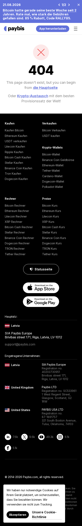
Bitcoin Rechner (15, 205)
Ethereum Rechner (17, 211)
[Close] (77, 4)
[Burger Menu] (75, 28)
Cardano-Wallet (52, 176)
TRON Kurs (49, 248)
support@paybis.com (20, 344)
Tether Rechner (15, 254)
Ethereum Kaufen (16, 135)
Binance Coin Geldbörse (58, 160)
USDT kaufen (51, 135)
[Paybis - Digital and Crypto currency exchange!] (14, 28)
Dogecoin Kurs (52, 243)
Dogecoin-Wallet (53, 181)
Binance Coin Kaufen (18, 168)
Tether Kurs (50, 254)
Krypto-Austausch (32, 96)
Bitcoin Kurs (50, 205)
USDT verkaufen (16, 141)
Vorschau (59, 5)
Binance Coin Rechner (19, 238)
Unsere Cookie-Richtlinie (44, 514)
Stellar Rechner (15, 232)
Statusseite (43, 269)
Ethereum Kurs (51, 211)
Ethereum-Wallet (52, 165)
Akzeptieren (17, 514)
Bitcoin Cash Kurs (53, 227)
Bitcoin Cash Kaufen (18, 157)
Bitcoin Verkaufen (53, 130)
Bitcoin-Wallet (51, 154)
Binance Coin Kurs (54, 238)
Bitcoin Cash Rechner (19, 227)
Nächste (69, 5)
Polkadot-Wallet (52, 186)
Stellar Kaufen (14, 162)
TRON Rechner (15, 248)
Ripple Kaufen (14, 152)
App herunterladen (52, 28)
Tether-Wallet (51, 170)
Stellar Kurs (49, 232)
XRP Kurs (48, 221)
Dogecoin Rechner (17, 243)
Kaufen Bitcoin (14, 130)
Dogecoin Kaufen (16, 179)
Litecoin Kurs (50, 216)
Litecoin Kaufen (15, 146)
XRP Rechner (13, 221)
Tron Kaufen (13, 173)
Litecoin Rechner (16, 216)
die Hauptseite (45, 88)
